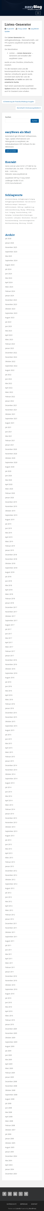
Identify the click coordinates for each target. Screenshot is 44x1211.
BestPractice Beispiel (11, 204)
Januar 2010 (9, 1024)
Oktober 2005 (10, 1143)
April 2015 (8, 748)
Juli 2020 (8, 471)
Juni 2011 (8, 950)
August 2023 (9, 317)
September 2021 (11, 418)
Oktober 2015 (10, 721)
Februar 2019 (10, 546)
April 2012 (8, 906)
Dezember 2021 (11, 405)
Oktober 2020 (10, 458)
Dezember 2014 (11, 765)
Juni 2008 (8, 1108)
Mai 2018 (8, 585)
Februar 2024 (10, 291)
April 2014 (8, 800)
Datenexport (22, 204)
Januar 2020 (9, 497)
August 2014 (9, 783)
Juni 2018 (8, 581)
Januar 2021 (9, 445)
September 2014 (11, 778)
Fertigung (12, 212)
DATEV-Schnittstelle (10, 207)
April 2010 (8, 1011)
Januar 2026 (9, 243)
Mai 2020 (8, 480)
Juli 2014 (8, 787)
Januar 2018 (9, 603)
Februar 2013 (10, 862)
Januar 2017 (9, 656)
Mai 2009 (8, 1059)
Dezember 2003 (11, 1174)
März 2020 (9, 489)
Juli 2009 (8, 1051)
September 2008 (11, 1095)
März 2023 (9, 339)
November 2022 (11, 357)
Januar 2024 (9, 296)
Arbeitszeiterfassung (11, 199)
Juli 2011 (8, 945)
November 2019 (11, 506)
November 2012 (11, 875)
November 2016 (11, 664)
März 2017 (9, 647)
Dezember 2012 (11, 871)
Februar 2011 (10, 967)
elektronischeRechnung (12, 210)
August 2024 (9, 265)
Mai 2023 (8, 331)
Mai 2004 (8, 1160)
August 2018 (9, 572)
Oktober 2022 (10, 361)
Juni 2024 (8, 274)
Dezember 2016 (11, 660)
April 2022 (8, 388)
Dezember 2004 (11, 1156)
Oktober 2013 (10, 827)
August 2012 (9, 888)
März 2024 (9, 287)
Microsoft (34, 218)
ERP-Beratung (30, 210)
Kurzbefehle (9, 218)
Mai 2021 (8, 436)
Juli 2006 (8, 1134)
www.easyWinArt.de (20, 174)
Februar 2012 (10, 915)
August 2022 (9, 370)
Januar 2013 (9, 866)
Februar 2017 (10, 651)
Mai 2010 (8, 1007)
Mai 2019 (8, 533)
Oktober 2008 (10, 1090)
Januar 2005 (9, 1152)
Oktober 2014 (10, 774)
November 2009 (11, 1033)
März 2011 (9, 963)
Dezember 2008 (11, 1081)
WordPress (32, 1209)
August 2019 (9, 519)
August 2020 (9, 467)
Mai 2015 (8, 743)
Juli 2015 (8, 735)
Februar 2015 (10, 757)
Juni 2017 (8, 634)
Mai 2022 (8, 383)
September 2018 (11, 568)
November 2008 (11, 1086)
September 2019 (11, 515)
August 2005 (9, 1147)
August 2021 (9, 423)
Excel (6, 212)
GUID (29, 212)
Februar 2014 (10, 809)
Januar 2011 (9, 972)
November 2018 (11, 559)
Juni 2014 (8, 792)
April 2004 (8, 1165)
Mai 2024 (8, 278)
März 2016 (9, 699)
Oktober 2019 (10, 511)
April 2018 (8, 590)
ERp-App (22, 210)
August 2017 (9, 625)
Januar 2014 (9, 814)
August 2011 (9, 941)
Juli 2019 (8, 524)
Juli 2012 (8, 893)
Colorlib (18, 1209)
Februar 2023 (10, 344)
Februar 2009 (10, 1073)
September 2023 (11, 313)
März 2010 (9, 1016)
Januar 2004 (9, 1169)
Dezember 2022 (11, 353)
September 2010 (11, 989)
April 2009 (8, 1064)
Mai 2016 (8, 691)
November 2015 (11, 717)
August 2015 (9, 730)
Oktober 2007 (10, 1130)
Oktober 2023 (10, 309)
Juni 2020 (8, 476)
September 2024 (11, 260)
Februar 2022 (10, 396)
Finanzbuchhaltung (21, 212)
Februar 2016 (10, 704)
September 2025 (11, 252)
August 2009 (9, 1046)
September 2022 (11, 366)
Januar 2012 (9, 919)
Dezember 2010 (11, 976)
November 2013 (11, 822)
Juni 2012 (8, 897)
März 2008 (9, 1121)
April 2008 (8, 1117)
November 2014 (11, 770)
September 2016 (11, 673)
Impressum (23, 1204)
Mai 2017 (8, 638)
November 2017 (11, 612)
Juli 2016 (8, 682)
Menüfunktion (26, 218)
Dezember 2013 (11, 818)
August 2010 (9, 994)
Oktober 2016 (10, 669)
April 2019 (8, 537)
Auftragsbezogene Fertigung (26, 199)
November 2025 (11, 247)
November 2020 (11, 454)
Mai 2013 (8, 849)
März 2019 (9, 541)
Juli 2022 (8, 375)
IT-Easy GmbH (22, 29)
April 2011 (8, 958)
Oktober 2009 (10, 1038)
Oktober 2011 (10, 932)
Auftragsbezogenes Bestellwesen (14, 202)
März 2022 (9, 392)
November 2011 (11, 928)
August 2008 (9, 1099)
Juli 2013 (8, 840)
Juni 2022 (8, 379)
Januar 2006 (9, 1138)
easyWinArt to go (29, 207)
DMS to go (20, 207)
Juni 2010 (8, 1002)
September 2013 (11, 831)
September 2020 (11, 462)
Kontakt (34, 1204)
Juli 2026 (8, 238)
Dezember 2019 (11, 502)
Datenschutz (11, 1204)
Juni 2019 (8, 528)
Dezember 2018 (11, 555)
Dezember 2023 (11, 300)
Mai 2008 (8, 1112)
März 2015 (9, 752)
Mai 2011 (8, 954)
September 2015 (11, 726)
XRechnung (22, 223)
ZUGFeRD (29, 223)
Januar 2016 (9, 708)
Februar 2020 (10, 493)
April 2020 (8, 484)
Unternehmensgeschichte (27, 220)
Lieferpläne (17, 218)
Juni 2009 (8, 1055)
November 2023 (11, 304)
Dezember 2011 (11, 923)
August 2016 (9, 677)
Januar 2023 (9, 348)
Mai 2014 (8, 796)
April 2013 (8, 853)
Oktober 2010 (10, 985)
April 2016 (8, 695)
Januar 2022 (9, 401)
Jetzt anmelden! (11, 151)
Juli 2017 (8, 629)
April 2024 (8, 282)
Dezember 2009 (11, 1029)
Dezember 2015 (11, 713)
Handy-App (8, 215)
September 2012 (11, 884)
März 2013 (9, 857)
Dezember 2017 (11, 607)
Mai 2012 (8, 901)
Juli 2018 (8, 576)
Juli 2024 (8, 269)
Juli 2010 (8, 998)
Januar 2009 (9, 1077)
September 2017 (11, 620)
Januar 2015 (9, 761)
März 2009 (9, 1068)
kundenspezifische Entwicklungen (23, 215)
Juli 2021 (8, 427)
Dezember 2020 (11, 449)
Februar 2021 (10, 440)
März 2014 (9, 805)
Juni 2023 (8, 326)
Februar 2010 (10, 1020)
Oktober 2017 (10, 616)
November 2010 (11, 980)
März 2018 (9, 594)
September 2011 (11, 937)
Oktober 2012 (10, 879)
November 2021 (11, 410)
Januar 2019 (9, 550)
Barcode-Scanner (30, 202)
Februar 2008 (10, 1125)
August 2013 (9, 836)
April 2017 (8, 642)
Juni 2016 (8, 686)
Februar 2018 (10, 598)
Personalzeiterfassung (11, 220)
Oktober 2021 (10, 414)
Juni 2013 (8, 844)
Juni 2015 (8, 739)
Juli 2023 (8, 322)
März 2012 (9, 910)
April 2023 (8, 335)
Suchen (8, 117)
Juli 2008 (8, 1103)
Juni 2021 (8, 432)
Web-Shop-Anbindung (11, 223)
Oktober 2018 (10, 563)
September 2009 (11, 1042)
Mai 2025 (8, 256)
